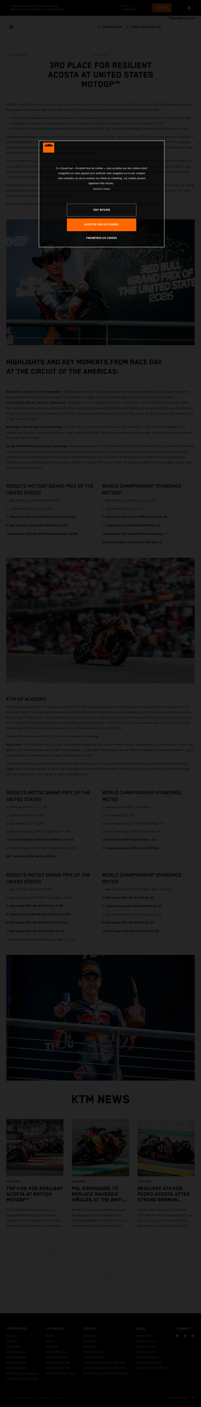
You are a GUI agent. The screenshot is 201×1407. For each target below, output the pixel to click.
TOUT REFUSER (101, 210)
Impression (106, 189)
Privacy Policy (97, 189)
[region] (101, 194)
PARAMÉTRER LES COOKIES (101, 238)
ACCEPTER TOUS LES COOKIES (101, 224)
